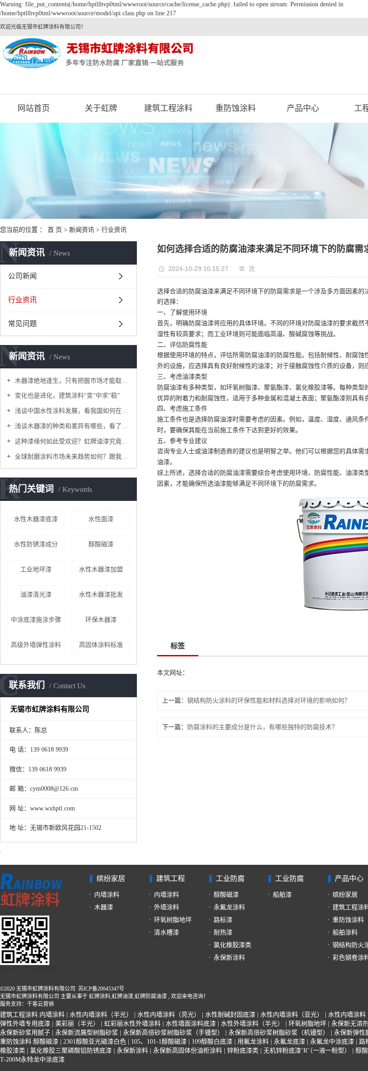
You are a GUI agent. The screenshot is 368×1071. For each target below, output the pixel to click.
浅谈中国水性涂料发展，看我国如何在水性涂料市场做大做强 (71, 410)
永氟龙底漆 (289, 1041)
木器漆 (103, 907)
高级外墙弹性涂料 (36, 645)
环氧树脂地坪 (173, 919)
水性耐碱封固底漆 (230, 1014)
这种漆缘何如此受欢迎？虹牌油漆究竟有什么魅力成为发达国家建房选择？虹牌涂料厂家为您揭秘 (71, 441)
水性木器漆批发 (101, 594)
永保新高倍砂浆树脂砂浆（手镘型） (173, 1032)
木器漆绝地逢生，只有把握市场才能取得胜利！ (71, 380)
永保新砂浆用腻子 (25, 1032)
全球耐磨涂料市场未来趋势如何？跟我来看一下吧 (71, 456)
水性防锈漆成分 (36, 544)
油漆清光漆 (36, 594)
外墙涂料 (166, 907)
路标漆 (223, 919)
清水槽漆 (166, 932)
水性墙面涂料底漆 (191, 1023)
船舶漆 (282, 894)
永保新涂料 (229, 957)
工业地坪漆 (36, 569)
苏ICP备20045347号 (101, 989)
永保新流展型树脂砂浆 (86, 1032)
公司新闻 (22, 276)
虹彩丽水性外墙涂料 (132, 1023)
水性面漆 (101, 519)
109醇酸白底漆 (212, 1041)
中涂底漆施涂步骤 (36, 619)
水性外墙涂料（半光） (252, 1023)
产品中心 (303, 108)
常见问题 (22, 323)
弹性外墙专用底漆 (25, 1023)
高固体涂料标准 (101, 645)
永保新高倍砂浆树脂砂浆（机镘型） (278, 1032)
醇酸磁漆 (101, 544)
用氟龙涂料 (253, 1041)
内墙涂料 (106, 894)
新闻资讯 (81, 229)
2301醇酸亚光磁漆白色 (94, 1041)
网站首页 (34, 108)
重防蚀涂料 (235, 108)
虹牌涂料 (99, 996)
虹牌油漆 (122, 996)
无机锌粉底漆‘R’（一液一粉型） (306, 1050)
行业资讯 (114, 229)
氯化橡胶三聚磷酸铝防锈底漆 (71, 1050)
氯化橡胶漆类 (232, 945)
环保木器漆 (101, 619)
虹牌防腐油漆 (151, 996)
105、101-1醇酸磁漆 (159, 1041)
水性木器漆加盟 (101, 569)
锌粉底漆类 (242, 1050)
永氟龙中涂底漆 (332, 1041)
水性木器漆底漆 (36, 519)
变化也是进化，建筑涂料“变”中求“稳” (66, 395)
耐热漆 (223, 932)
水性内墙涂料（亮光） (168, 1014)
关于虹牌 (101, 108)
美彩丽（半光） (77, 1023)
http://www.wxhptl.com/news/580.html (238, 672)
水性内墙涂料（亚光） (291, 1014)
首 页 (55, 229)
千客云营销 (40, 1004)
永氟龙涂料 (229, 907)
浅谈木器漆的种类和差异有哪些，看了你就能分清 (71, 426)
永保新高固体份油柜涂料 (187, 1050)
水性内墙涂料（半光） (101, 1014)
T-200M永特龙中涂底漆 (32, 1059)
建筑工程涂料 (168, 108)
